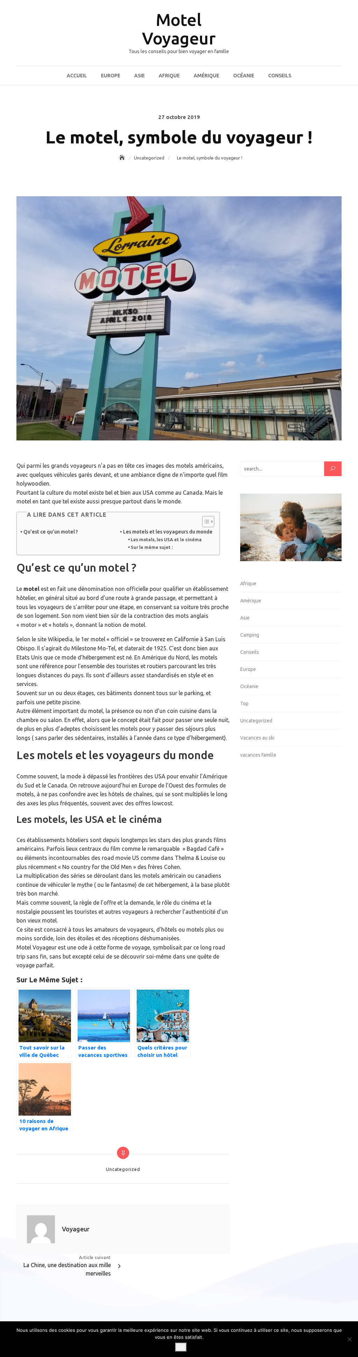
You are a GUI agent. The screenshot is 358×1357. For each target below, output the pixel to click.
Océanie (243, 75)
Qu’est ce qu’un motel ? (50, 532)
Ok (181, 1347)
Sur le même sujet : (152, 547)
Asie (139, 75)
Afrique (169, 75)
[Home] (123, 158)
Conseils (279, 75)
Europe (110, 75)
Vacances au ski (257, 738)
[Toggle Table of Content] (205, 522)
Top (244, 703)
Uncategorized (123, 1169)
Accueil (77, 75)
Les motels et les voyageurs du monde (168, 532)
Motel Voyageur (179, 29)
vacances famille (258, 755)
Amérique (206, 75)
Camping (249, 635)
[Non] (349, 1339)
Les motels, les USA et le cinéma (166, 539)
